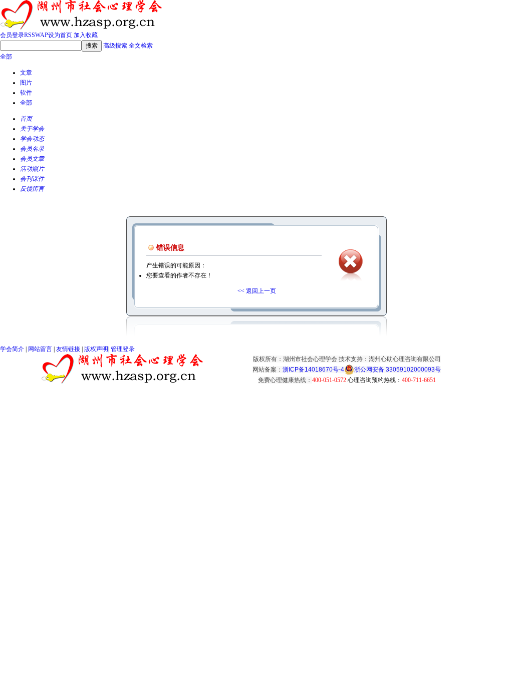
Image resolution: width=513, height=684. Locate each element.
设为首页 (60, 35)
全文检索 (141, 45)
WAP (41, 35)
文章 (26, 72)
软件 (26, 92)
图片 (26, 82)
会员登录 (12, 35)
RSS (29, 35)
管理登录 (123, 349)
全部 (6, 56)
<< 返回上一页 (256, 290)
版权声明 (96, 349)
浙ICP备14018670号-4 (313, 369)
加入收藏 (86, 35)
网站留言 (40, 349)
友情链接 (68, 349)
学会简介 (12, 349)
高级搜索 (115, 45)
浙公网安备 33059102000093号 (397, 369)
